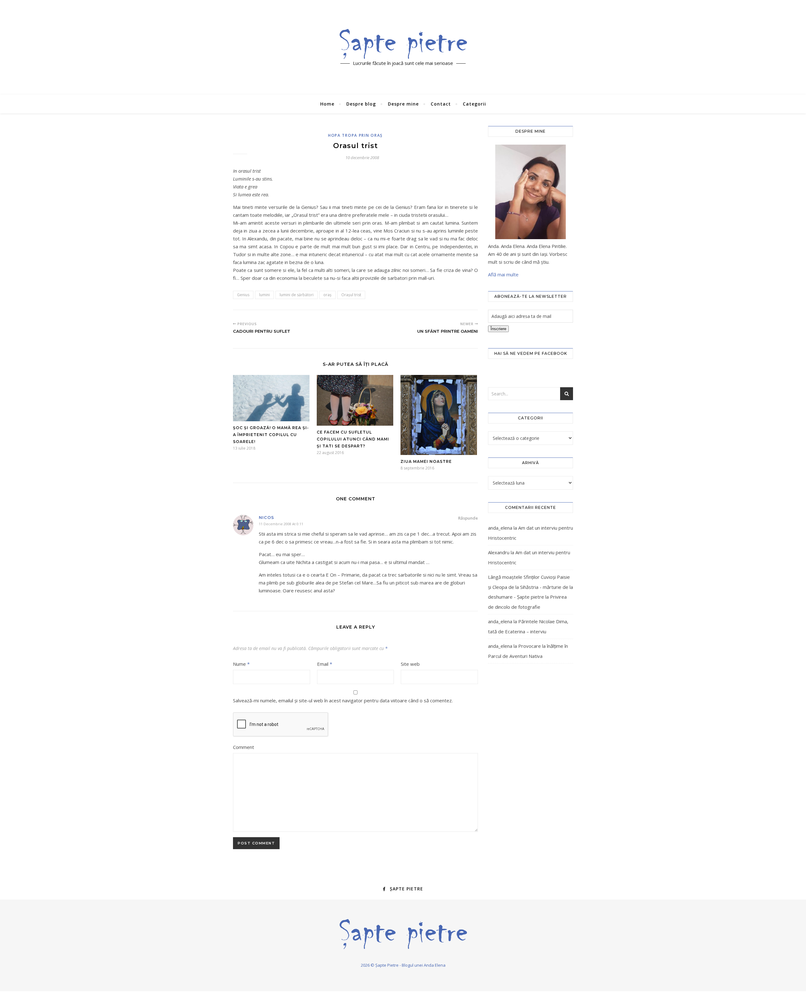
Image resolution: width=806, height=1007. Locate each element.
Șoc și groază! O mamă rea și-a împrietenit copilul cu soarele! (271, 434)
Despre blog (361, 104)
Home (327, 104)
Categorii (474, 104)
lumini (264, 294)
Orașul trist (351, 294)
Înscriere (498, 328)
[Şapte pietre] (403, 43)
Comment (243, 747)
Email (324, 664)
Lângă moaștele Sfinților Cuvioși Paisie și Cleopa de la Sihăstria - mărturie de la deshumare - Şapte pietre (530, 587)
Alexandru (498, 552)
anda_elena (500, 528)
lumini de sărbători (297, 294)
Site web (410, 664)
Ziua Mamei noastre (426, 461)
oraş (327, 294)
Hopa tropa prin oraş (355, 135)
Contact (441, 104)
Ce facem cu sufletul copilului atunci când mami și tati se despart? (353, 439)
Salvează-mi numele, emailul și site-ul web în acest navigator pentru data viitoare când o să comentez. (343, 700)
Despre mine (403, 104)
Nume (241, 664)
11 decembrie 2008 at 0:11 (281, 523)
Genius (243, 294)
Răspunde (468, 518)
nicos (266, 517)
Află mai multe (503, 274)
